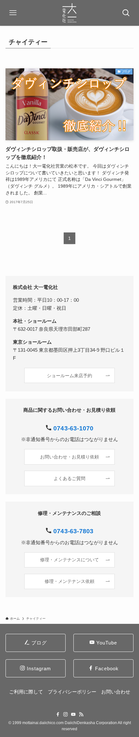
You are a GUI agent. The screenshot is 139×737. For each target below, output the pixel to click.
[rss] (81, 714)
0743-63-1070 (73, 428)
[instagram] (66, 714)
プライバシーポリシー (72, 691)
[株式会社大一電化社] (69, 13)
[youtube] (73, 714)
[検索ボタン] (126, 13)
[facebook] (58, 714)
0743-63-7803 (73, 531)
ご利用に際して (26, 691)
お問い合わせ (115, 691)
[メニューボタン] (13, 13)
